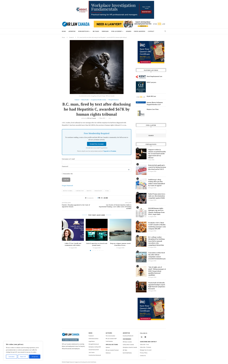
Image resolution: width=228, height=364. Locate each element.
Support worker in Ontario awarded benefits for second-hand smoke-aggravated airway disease (157, 154)
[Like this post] (99, 198)
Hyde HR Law (151, 96)
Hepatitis (89, 190)
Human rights (98, 190)
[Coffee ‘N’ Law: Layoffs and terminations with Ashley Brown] (73, 230)
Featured (71, 37)
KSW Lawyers (151, 82)
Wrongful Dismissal (94, 344)
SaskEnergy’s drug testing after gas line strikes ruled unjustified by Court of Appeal (156, 183)
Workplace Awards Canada (130, 347)
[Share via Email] (106, 198)
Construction (80, 190)
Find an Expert (116, 31)
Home (64, 31)
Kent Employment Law (154, 76)
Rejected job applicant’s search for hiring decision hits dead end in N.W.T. (157, 167)
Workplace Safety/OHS (95, 346)
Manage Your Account (145, 350)
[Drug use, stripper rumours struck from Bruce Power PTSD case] (120, 230)
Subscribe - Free (144, 344)
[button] (64, 234)
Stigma (107, 190)
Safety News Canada (128, 344)
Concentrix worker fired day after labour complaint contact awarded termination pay (157, 256)
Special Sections (112, 344)
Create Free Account (97, 144)
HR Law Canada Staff (111, 338)
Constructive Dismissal (95, 355)
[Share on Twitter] (103, 198)
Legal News (92, 341)
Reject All (23, 356)
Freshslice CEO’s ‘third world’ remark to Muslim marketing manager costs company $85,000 (157, 226)
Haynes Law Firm (153, 109)
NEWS (90, 333)
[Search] (165, 31)
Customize (12, 356)
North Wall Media (127, 352)
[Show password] (128, 170)
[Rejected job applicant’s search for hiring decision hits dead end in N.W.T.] (141, 169)
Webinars (105, 31)
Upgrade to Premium (109, 151)
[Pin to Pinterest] (105, 198)
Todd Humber (109, 341)
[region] (23, 350)
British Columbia (67, 190)
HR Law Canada (91, 118)
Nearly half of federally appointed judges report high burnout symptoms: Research (156, 286)
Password (65, 166)
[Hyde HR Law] (130, 22)
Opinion (108, 347)
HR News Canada (127, 341)
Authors (109, 333)
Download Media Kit (128, 335)
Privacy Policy (143, 352)
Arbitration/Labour (93, 338)
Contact (151, 31)
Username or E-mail (68, 159)
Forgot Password (67, 186)
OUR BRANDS (127, 339)
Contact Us (143, 355)
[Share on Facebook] (101, 198)
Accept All (35, 356)
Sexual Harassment (94, 349)
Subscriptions (83, 31)
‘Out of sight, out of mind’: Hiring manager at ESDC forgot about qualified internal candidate (157, 271)
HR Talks (96, 31)
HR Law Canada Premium (112, 350)
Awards (128, 31)
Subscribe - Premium (145, 347)
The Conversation (110, 335)
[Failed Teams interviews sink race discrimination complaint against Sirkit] (141, 198)
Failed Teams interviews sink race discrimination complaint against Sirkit (156, 196)
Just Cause (91, 352)
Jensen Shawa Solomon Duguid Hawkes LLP (155, 103)
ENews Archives (139, 31)
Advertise (71, 31)
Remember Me (68, 174)
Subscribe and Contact (148, 341)
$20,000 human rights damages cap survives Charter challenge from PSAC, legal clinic (156, 211)
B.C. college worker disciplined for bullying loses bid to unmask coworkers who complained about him (156, 241)
